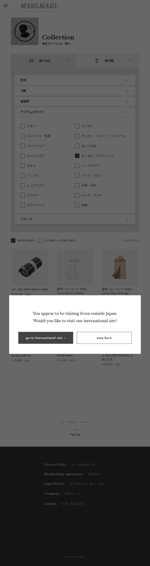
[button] (45, 338)
